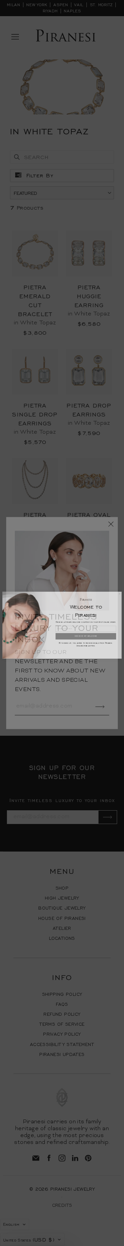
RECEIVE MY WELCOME (86, 634)
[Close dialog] (119, 591)
